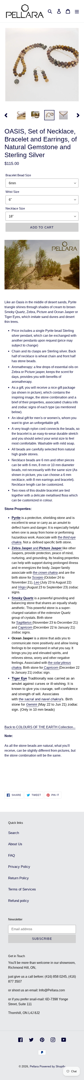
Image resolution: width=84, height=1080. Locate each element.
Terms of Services (22, 889)
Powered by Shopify (52, 1066)
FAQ (11, 855)
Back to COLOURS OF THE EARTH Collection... (39, 727)
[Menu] (76, 11)
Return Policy (18, 878)
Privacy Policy (19, 867)
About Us (15, 844)
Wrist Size (12, 191)
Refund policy (18, 901)
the (45, 572)
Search (13, 833)
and (37, 548)
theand (29, 699)
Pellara (35, 1066)
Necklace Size (15, 208)
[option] (21, 115)
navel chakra (51, 699)
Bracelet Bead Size (18, 175)
